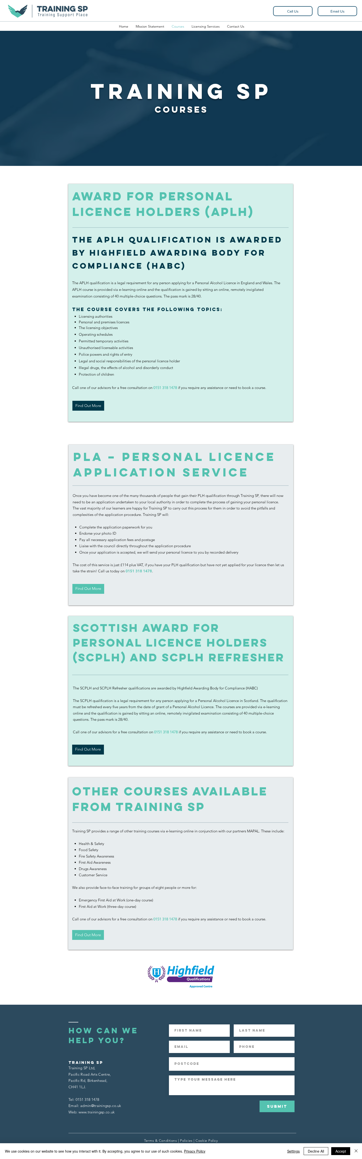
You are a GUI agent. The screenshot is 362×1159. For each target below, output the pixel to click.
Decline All (316, 1151)
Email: (74, 1105)
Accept (340, 1151)
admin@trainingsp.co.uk (100, 1105)
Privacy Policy (194, 1151)
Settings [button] (293, 1151)
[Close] (356, 1151)
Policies (186, 1140)
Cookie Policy (207, 1140)
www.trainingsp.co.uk (97, 1112)
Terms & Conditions (160, 1140)
